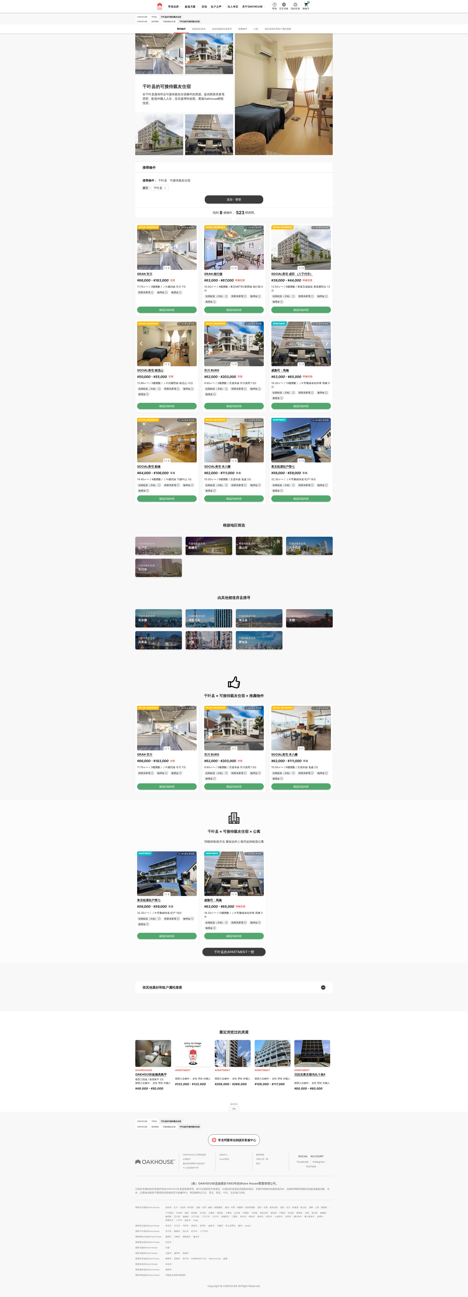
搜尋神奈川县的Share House (148, 1236)
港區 (187, 1213)
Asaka (247, 1225)
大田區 (254, 1213)
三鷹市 (235, 1216)
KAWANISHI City (198, 1258)
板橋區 (323, 1213)
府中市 (243, 1216)
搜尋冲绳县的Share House (147, 1275)
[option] (167, 247)
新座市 (194, 1225)
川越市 (220, 1225)
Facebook (303, 1161)
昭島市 (252, 1216)
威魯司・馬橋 (280, 370)
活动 (204, 6)
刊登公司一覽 (262, 1159)
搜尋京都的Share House (146, 1247)
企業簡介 (187, 1159)
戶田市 (186, 1225)
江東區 (229, 1213)
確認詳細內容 (167, 309)
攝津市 (177, 1253)
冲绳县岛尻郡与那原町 (175, 1275)
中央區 (179, 1213)
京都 (297, 618)
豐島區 (299, 1213)
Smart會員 (224, 1159)
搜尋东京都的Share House (147, 1207)
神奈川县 (196, 618)
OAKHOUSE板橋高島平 (151, 1074)
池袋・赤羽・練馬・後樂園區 (209, 1207)
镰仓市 (196, 1236)
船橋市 (196, 545)
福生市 (188, 1220)
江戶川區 (195, 1216)
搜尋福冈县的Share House (147, 1269)
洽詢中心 (223, 1154)
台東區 (211, 1213)
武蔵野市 (225, 1216)
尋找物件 (181, 28)
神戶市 (186, 1258)
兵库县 (146, 640)
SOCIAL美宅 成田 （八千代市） (292, 274)
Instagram (319, 1161)
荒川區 (315, 1213)
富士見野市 (231, 1225)
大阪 (196, 640)
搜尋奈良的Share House (146, 1264)
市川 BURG (211, 370)
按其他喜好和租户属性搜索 (278, 28)
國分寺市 (298, 1216)
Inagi (195, 1220)
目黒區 (246, 1213)
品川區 (237, 1213)
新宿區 (194, 1213)
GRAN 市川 (144, 274)
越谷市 (211, 1225)
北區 (307, 1213)
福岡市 (168, 1269)
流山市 (247, 545)
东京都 (146, 618)
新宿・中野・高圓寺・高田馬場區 (240, 1207)
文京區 (203, 1213)
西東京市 (169, 1220)
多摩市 (320, 1216)
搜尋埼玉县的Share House (147, 1225)
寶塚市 (168, 1258)
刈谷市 (168, 1242)
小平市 (179, 1220)
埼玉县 (247, 618)
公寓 (256, 28)
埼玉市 (168, 1225)
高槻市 (186, 1253)
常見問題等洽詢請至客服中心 (237, 1140)
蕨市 (240, 1225)
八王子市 (206, 1216)
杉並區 (291, 1213)
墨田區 (220, 1213)
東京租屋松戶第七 (283, 466)
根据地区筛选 (198, 28)
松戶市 (146, 545)
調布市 (260, 1216)
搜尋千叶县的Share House (147, 1231)
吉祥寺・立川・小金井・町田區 (179, 1207)
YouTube (311, 1166)
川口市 (177, 1225)
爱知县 (247, 640)
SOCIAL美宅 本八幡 (217, 466)
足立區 (177, 1216)
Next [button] (193, 247)
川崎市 (177, 1236)
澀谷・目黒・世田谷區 (268, 1207)
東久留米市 (309, 1216)
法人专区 (233, 6)
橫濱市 (168, 1236)
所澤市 (203, 1225)
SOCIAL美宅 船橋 (149, 466)
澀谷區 (274, 1213)
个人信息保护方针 (191, 1167)
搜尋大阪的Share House (146, 1253)
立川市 (215, 1216)
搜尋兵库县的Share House (147, 1258)
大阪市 (168, 1253)
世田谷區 (264, 1213)
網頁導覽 (260, 1154)
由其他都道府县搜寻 (222, 28)
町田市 (269, 1216)
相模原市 (187, 1236)
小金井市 (279, 1216)
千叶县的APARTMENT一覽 (234, 952)
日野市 (288, 1216)
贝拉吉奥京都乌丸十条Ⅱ (309, 1074)
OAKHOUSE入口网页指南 (194, 1154)
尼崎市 (177, 1258)
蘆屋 (225, 1258)
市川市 (146, 567)
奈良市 (168, 1264)
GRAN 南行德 (213, 274)
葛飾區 (186, 1216)
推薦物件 (242, 28)
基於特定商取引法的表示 (194, 1163)
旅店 (258, 1163)
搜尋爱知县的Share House (147, 1242)
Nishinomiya (215, 1258)
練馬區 (168, 1216)
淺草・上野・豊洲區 (318, 1207)
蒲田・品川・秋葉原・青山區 (293, 1207)
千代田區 (169, 1213)
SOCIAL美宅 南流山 (150, 370)
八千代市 (297, 545)
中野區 (282, 1213)
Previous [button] (141, 247)
